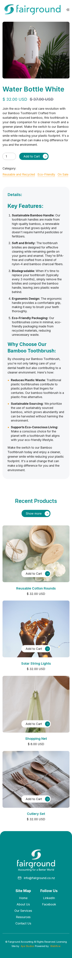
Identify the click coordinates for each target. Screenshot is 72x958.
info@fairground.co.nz (39, 878)
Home (23, 898)
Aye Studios (27, 946)
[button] (67, 9)
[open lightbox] (36, 50)
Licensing (61, 941)
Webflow (55, 946)
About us (23, 904)
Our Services (23, 910)
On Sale (63, 174)
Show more (34, 513)
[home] (32, 10)
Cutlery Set (36, 814)
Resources (23, 917)
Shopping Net (36, 739)
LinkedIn (49, 898)
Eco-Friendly (46, 174)
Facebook (49, 904)
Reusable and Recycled (19, 174)
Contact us (23, 923)
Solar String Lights (36, 663)
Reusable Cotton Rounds (36, 588)
